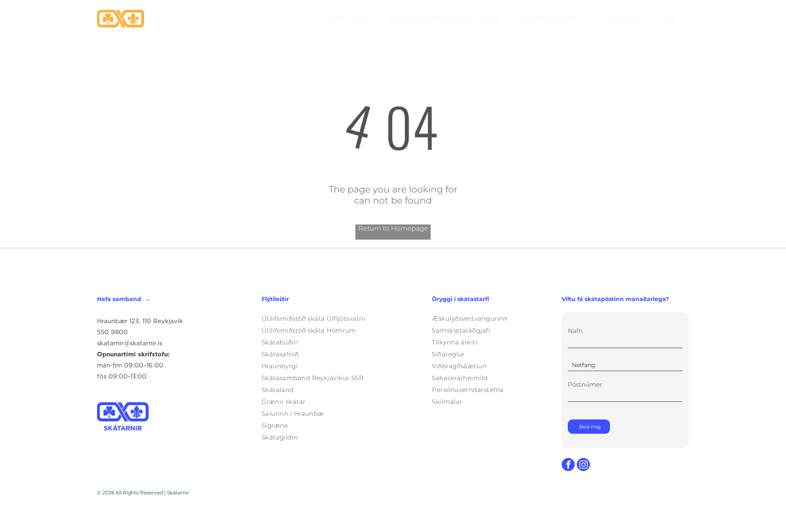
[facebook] (568, 465)
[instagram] (583, 465)
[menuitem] (352, 19)
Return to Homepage (393, 228)
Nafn (575, 331)
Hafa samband (119, 299)
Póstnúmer (585, 384)
